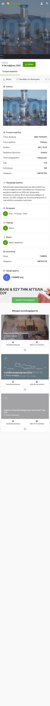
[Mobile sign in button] (41, 3)
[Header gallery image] (25, 27)
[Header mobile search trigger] (47, 3)
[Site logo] (14, 3)
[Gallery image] (25, 108)
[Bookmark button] (25, 350)
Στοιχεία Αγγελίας (9, 71)
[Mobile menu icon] (3, 3)
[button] (25, 300)
